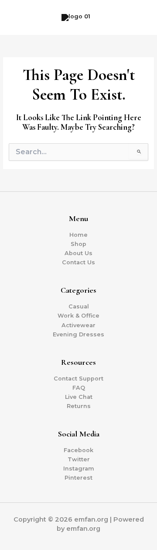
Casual (78, 306)
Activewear (78, 325)
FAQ (78, 387)
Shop (78, 244)
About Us (78, 253)
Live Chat (78, 397)
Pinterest (78, 477)
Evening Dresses (78, 334)
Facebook (78, 450)
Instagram (78, 468)
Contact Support (78, 378)
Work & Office (78, 315)
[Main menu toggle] (140, 17)
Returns (79, 406)
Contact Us (78, 262)
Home (78, 235)
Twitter (79, 459)
